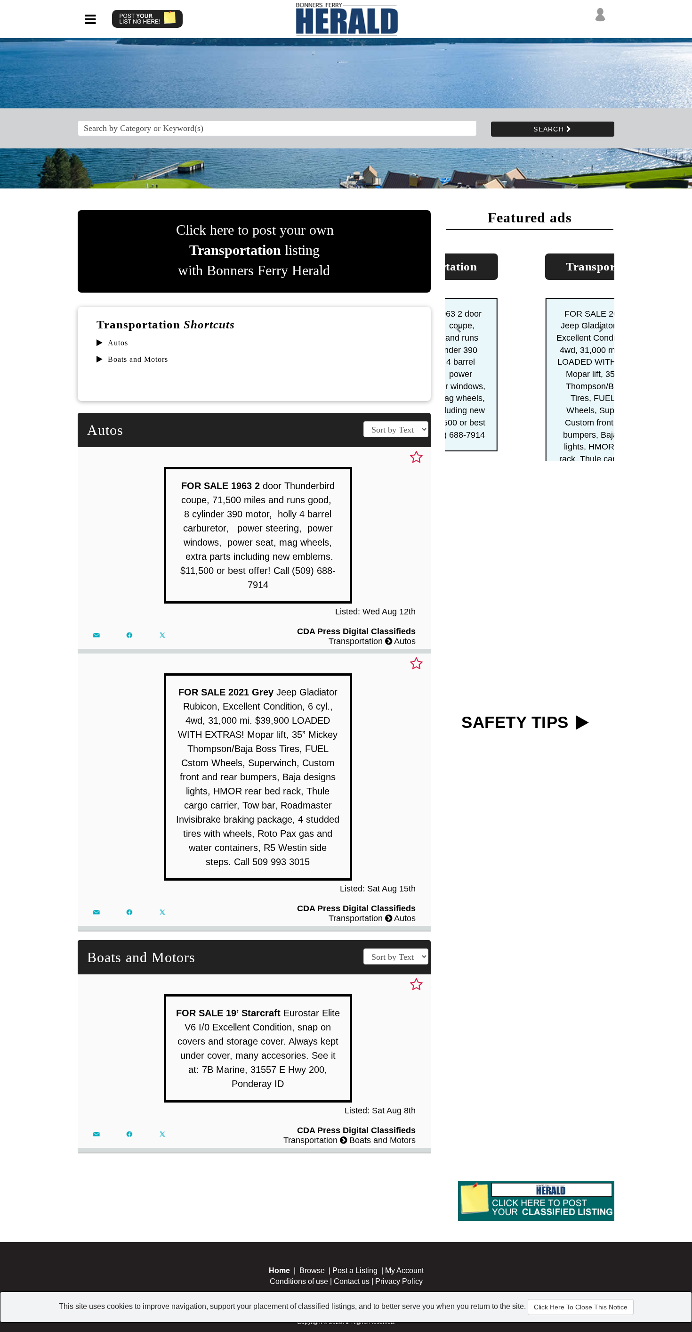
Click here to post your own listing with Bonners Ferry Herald (255, 250)
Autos (118, 343)
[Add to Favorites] (416, 457)
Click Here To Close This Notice (581, 1307)
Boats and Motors (138, 359)
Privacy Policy (399, 1281)
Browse (312, 1271)
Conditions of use (299, 1281)
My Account (404, 1271)
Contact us (352, 1281)
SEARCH (549, 129)
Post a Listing (355, 1271)
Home (279, 1271)
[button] (459, 388)
